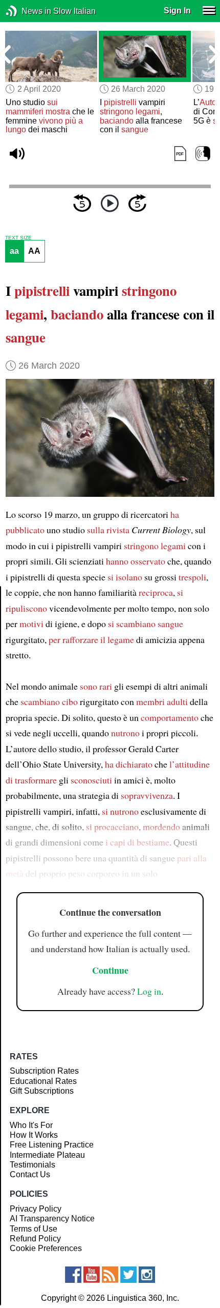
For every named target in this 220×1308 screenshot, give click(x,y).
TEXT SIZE (18, 237)
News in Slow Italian (26, 11)
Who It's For (31, 1125)
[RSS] (110, 1274)
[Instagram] (147, 1274)
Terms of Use (33, 1228)
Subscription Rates (44, 1070)
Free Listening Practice (52, 1144)
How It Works (34, 1135)
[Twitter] (128, 1274)
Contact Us (30, 1174)
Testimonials (32, 1164)
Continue (110, 970)
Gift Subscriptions (42, 1090)
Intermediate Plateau (47, 1155)
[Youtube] (91, 1274)
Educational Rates (43, 1081)
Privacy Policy (35, 1208)
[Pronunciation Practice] (203, 154)
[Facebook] (73, 1274)
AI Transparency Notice (52, 1218)
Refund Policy (35, 1238)
